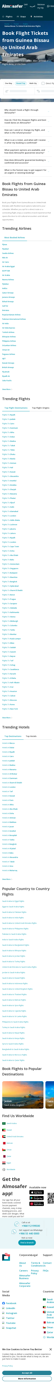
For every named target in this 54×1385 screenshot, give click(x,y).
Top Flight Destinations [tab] (15, 408)
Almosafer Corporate (23, 1284)
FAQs (45, 1270)
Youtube (8, 1323)
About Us (22, 1264)
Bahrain (49, 1322)
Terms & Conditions (35, 1264)
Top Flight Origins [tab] (40, 408)
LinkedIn (8, 1308)
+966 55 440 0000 (29, 1233)
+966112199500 (31, 1225)
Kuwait (49, 1307)
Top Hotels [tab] (31, 736)
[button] (8, 83)
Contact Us (47, 1264)
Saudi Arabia (49, 1301)
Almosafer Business (23, 1277)
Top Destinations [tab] (12, 736)
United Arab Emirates (49, 1315)
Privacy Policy (35, 1272)
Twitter (8, 1318)
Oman (49, 1327)
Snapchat (8, 1328)
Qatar (49, 1332)
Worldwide (49, 1337)
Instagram (8, 1313)
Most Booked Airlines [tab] (14, 237)
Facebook (8, 1303)
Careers (23, 1270)
